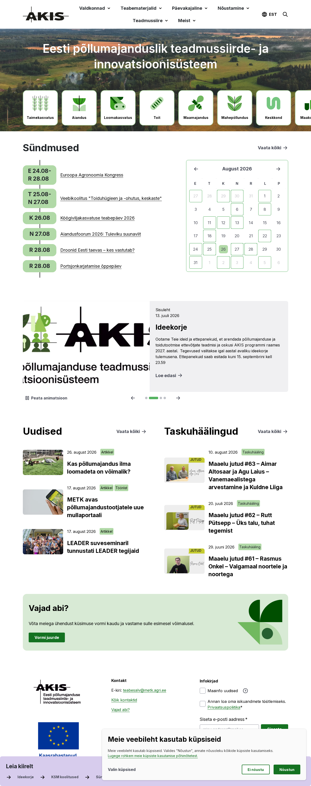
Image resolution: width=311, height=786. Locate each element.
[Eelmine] (196, 169)
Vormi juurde (47, 637)
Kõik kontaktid (124, 700)
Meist (184, 20)
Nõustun (286, 770)
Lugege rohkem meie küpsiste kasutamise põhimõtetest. (153, 756)
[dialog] (204, 754)
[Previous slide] (133, 398)
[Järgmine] (278, 169)
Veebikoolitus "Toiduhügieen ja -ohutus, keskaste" (111, 198)
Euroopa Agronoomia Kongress (91, 174)
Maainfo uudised (222, 690)
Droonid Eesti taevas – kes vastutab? (97, 250)
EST (273, 14)
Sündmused (106, 777)
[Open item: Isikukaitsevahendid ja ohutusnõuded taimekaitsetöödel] (155, 346)
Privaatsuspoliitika (223, 707)
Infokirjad (209, 681)
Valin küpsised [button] (122, 769)
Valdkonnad (92, 8)
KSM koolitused (64, 777)
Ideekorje (25, 777)
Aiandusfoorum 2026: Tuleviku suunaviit (100, 234)
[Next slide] (178, 398)
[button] (285, 14)
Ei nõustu (256, 770)
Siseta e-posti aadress (222, 719)
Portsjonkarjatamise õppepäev (90, 266)
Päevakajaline (187, 8)
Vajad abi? (120, 709)
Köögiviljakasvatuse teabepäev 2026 (97, 218)
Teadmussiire (148, 20)
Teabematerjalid (138, 8)
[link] (73, 175)
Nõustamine (231, 8)
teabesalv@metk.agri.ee (144, 690)
